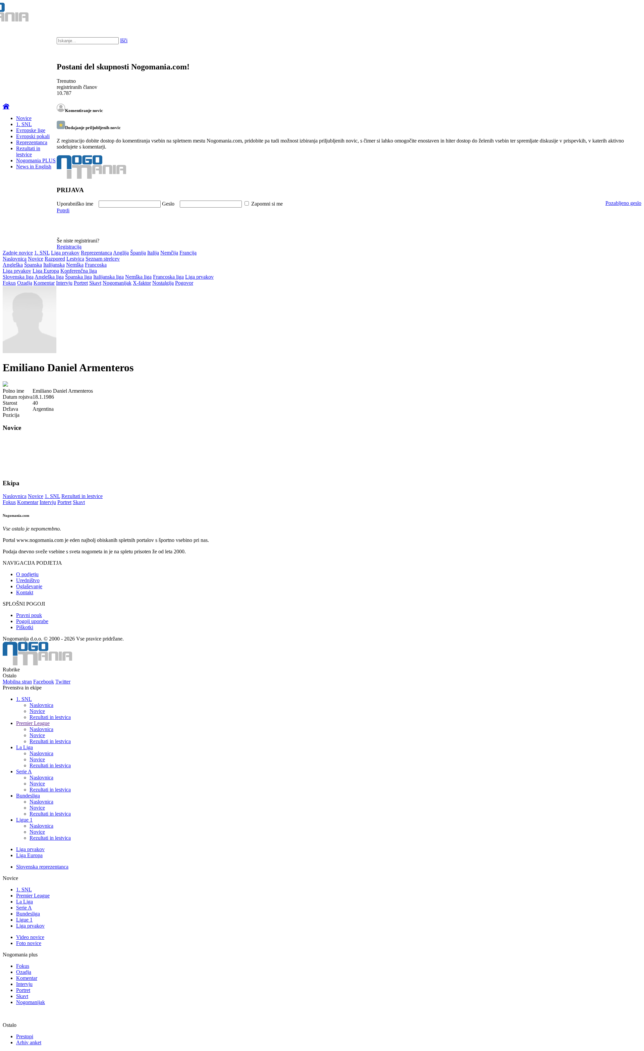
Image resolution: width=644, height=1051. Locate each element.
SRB (611, 13)
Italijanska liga (108, 277)
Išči (123, 40)
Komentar (44, 283)
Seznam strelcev (103, 259)
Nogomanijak (117, 283)
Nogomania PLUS (36, 160)
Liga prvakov (65, 253)
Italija (153, 253)
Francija (188, 253)
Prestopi (24, 1036)
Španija (138, 253)
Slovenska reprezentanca (42, 867)
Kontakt (24, 592)
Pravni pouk (29, 615)
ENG (625, 13)
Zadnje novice (18, 253)
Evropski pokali (33, 136)
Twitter (62, 681)
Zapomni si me (267, 204)
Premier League (33, 723)
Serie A (24, 771)
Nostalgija (163, 283)
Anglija (121, 253)
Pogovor (184, 283)
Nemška (75, 265)
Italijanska (54, 265)
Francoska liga (168, 277)
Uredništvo (28, 580)
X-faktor (142, 283)
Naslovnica (14, 259)
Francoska (96, 265)
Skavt (95, 283)
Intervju (64, 283)
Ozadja (24, 283)
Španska (33, 265)
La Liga (24, 747)
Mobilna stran (17, 681)
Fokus (9, 283)
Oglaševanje (29, 586)
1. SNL (24, 124)
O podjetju (27, 574)
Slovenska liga (18, 277)
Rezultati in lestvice (28, 151)
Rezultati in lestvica (50, 717)
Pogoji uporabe (32, 621)
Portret (81, 283)
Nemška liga (138, 277)
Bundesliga (28, 795)
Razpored (55, 259)
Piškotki (24, 627)
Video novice (30, 937)
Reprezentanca (31, 142)
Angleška (13, 265)
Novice (24, 118)
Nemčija (169, 253)
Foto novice (28, 943)
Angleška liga (49, 277)
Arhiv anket (28, 1042)
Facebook (43, 681)
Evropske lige (30, 130)
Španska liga (78, 277)
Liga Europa (46, 271)
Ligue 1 (24, 820)
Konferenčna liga (78, 271)
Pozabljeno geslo (623, 203)
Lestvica (75, 259)
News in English (33, 166)
